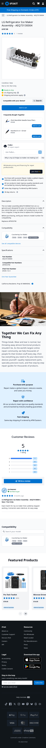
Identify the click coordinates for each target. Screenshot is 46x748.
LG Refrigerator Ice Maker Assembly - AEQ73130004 (25, 15)
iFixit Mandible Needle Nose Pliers (23, 120)
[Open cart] (38, 3)
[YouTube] (23, 704)
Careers (4, 641)
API (3, 645)
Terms (4, 665)
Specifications (7, 250)
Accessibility (6, 659)
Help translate (21, 697)
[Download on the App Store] (32, 659)
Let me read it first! (10, 687)
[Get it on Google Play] (32, 666)
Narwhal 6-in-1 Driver (18, 131)
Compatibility (7, 228)
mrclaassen (12, 489)
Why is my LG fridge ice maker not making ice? (21, 158)
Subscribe (39, 683)
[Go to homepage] (12, 4)
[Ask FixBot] (40, 152)
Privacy (4, 662)
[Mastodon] (27, 704)
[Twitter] (14, 704)
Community (28, 631)
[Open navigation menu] (2, 3)
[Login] (43, 3)
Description (6, 201)
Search (39, 100)
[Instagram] (19, 704)
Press (26, 645)
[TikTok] (6, 704)
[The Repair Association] (40, 704)
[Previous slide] (20, 614)
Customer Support (8, 634)
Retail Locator (29, 638)
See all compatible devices (11, 244)
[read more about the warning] (32, 283)
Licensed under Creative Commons (23, 738)
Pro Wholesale (29, 634)
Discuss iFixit (6, 638)
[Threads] (35, 704)
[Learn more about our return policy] (17, 192)
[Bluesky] (31, 704)
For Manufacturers (30, 641)
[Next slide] (25, 614)
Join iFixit (36, 172)
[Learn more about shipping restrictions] (18, 93)
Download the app (32, 654)
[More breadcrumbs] (3, 15)
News (26, 648)
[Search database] (33, 3)
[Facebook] (10, 704)
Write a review (24, 481)
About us (5, 631)
